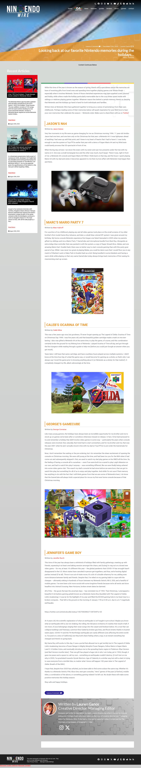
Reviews (109, 9)
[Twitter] (111, 4)
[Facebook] (99, 4)
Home (70, 9)
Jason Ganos (58, 129)
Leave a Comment (92, 46)
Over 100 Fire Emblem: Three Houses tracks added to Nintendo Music (21, 95)
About (116, 9)
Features (94, 9)
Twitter (126, 113)
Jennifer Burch (58, 558)
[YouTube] (115, 4)
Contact (131, 9)
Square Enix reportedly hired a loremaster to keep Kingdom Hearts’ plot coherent (21, 201)
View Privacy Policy (32, 762)
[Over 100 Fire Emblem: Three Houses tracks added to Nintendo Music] (22, 92)
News (86, 9)
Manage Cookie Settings (47, 762)
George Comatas (59, 429)
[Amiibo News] (78, 8)
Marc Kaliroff (58, 228)
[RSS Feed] (133, 4)
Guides (101, 9)
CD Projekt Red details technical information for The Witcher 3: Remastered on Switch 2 (19, 148)
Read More (11, 120)
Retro (125, 58)
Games (123, 9)
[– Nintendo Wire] (23, 11)
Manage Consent (24, 765)
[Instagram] (102, 4)
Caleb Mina (57, 330)
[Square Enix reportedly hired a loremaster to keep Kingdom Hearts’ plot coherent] (22, 197)
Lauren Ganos (125, 46)
